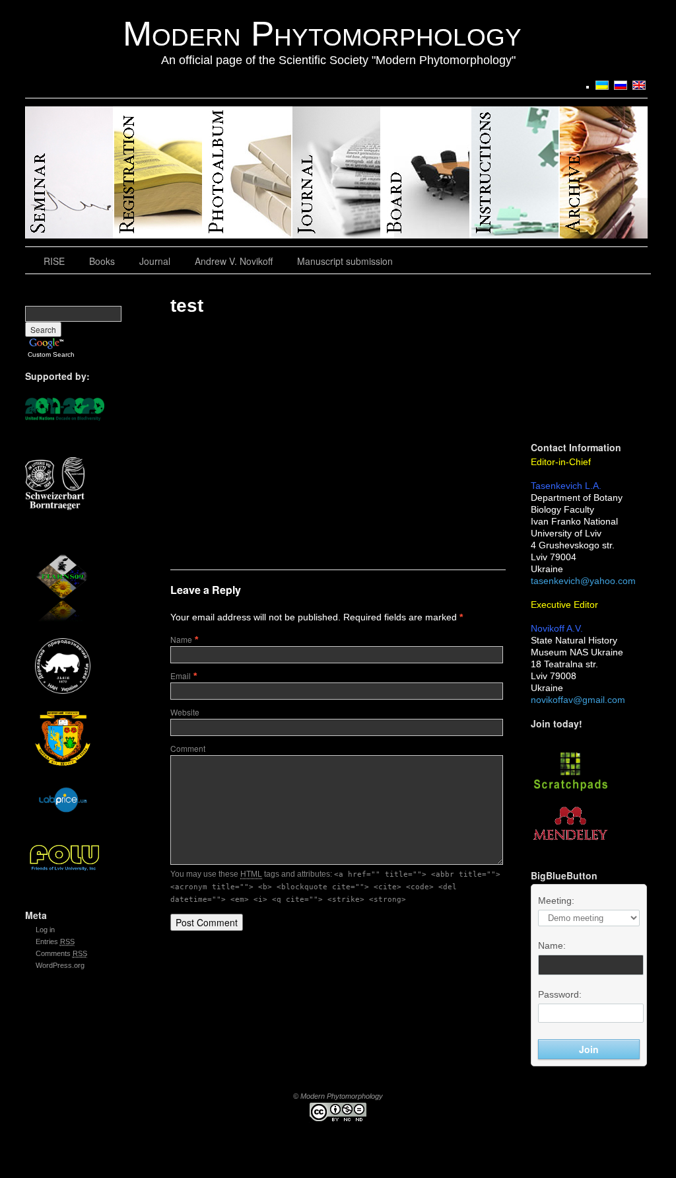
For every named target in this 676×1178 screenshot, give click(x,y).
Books (102, 261)
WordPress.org (60, 965)
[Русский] (620, 85)
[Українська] (602, 85)
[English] (639, 85)
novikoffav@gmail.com (578, 699)
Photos (247, 172)
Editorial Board (426, 172)
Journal (337, 172)
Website (184, 712)
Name (181, 639)
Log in (45, 930)
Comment (187, 748)
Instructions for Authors (515, 172)
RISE (69, 172)
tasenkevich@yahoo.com (583, 580)
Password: (560, 994)
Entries (55, 941)
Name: (552, 945)
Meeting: (556, 900)
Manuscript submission (345, 261)
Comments (61, 953)
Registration (158, 172)
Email (180, 675)
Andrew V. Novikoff (234, 261)
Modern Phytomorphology (322, 33)
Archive (604, 172)
